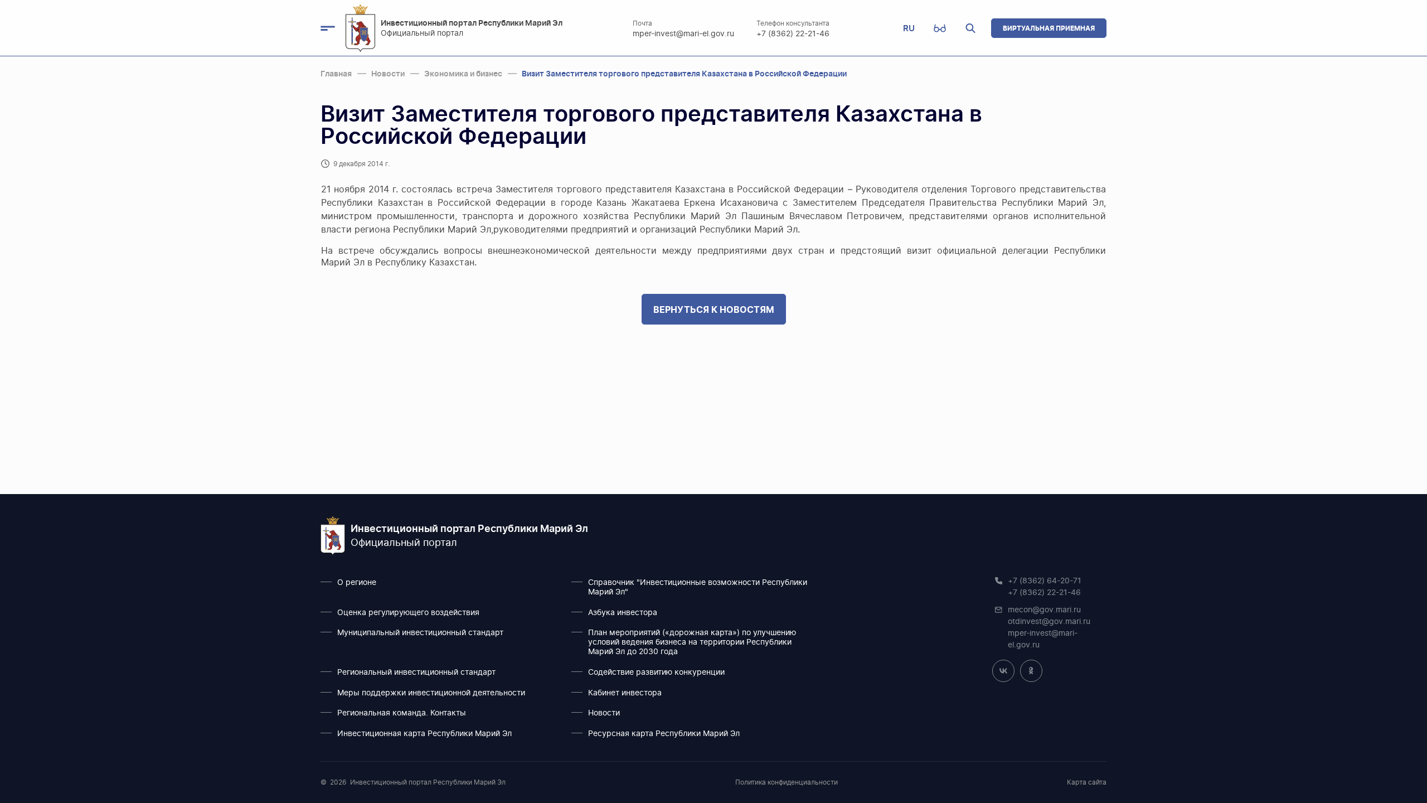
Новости (604, 713)
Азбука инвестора (622, 613)
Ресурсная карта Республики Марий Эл (664, 734)
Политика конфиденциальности (786, 782)
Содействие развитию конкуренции (656, 672)
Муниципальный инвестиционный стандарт (420, 633)
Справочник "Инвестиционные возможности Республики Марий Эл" (697, 587)
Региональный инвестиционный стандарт (416, 672)
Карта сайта (1086, 782)
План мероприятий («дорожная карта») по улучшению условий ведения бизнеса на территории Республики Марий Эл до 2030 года (692, 642)
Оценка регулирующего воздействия (408, 613)
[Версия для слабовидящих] (939, 28)
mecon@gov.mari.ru (1044, 610)
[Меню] (333, 28)
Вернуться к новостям (713, 309)
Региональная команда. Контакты (401, 713)
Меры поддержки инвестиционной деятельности (431, 693)
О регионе (356, 583)
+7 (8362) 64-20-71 (1044, 581)
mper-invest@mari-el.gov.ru (683, 34)
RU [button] (909, 28)
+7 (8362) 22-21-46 (792, 34)
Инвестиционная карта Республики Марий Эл (424, 734)
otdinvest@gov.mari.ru (1049, 622)
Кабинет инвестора (625, 693)
